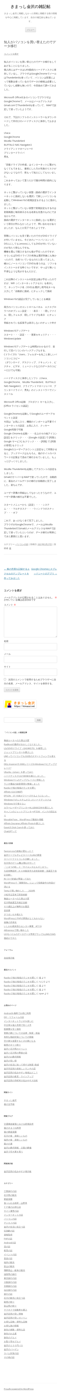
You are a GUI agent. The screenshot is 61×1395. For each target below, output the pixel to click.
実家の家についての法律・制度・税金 (22, 1033)
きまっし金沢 (10, 1100)
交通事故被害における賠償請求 (19, 1123)
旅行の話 (8, 1294)
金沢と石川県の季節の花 (15, 1052)
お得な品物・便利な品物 (15, 1321)
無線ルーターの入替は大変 (16, 740)
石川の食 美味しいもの (15, 1135)
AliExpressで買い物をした (16, 930)
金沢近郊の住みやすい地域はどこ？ (21, 1072)
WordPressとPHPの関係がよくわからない (24, 918)
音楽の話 (8, 1258)
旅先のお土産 (10, 1333)
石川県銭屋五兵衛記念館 (15, 902)
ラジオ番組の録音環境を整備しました (22, 783)
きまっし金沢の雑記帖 (30, 6)
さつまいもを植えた (13, 914)
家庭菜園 (8, 1199)
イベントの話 (10, 1254)
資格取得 (8, 1234)
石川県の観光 (10, 1195)
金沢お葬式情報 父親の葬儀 (17, 1147)
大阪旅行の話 (10, 1282)
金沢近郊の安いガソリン (15, 1317)
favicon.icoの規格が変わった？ (19, 851)
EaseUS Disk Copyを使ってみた (19, 827)
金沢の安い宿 (10, 1060)
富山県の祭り (10, 1305)
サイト (7, 666)
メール (7, 653)
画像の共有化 (10, 922)
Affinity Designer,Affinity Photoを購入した (24, 823)
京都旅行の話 (10, 1286)
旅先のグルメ (10, 1337)
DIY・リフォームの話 (14, 1017)
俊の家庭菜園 (10, 1131)
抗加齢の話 (9, 1230)
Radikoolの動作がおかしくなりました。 (23, 744)
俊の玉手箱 (9, 1104)
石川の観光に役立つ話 (14, 1297)
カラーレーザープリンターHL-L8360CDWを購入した (28, 807)
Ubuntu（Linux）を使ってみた (18, 771)
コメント (10, 604)
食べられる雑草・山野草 (15, 1203)
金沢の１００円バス (13, 1345)
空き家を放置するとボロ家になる (20, 1040)
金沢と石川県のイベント (15, 1048)
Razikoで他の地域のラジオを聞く (20, 787)
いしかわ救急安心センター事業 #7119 (22, 926)
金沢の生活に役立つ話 (14, 1226)
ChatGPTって (10, 831)
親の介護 (8, 1143)
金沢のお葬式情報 (12, 1056)
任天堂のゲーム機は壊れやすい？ (20, 862)
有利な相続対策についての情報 (19, 1036)
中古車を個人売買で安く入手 (17, 1025)
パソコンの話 (21, 544)
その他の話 (9, 1357)
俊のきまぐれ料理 (12, 1127)
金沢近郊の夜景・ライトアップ (19, 1076)
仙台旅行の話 (10, 1290)
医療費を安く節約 (12, 1029)
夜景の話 (8, 1250)
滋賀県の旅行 (10, 1274)
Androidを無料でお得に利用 (17, 1013)
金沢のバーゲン (11, 1349)
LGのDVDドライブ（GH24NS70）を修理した (25, 748)
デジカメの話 (10, 1222)
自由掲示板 (9, 957)
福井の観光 (9, 1262)
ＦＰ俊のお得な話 (12, 1207)
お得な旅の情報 (11, 1325)
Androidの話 (10, 1242)
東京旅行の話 (10, 1278)
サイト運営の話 (11, 1210)
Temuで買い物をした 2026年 (19, 890)
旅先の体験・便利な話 (14, 1329)
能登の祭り (9, 1301)
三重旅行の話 (10, 1191)
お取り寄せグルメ (12, 1341)
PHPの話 (8, 1238)
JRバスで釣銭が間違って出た (17, 878)
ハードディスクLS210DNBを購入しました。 (25, 775)
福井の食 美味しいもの (15, 1139)
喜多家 (7, 910)
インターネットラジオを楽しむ (19, 1021)
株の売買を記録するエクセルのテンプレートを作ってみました (17, 573)
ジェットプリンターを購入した (19, 752)
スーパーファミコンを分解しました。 (22, 858)
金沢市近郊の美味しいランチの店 (20, 1068)
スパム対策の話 (11, 1353)
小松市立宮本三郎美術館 (15, 894)
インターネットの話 (13, 1214)
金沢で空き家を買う (13, 1151)
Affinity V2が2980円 (13, 791)
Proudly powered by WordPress (19, 1389)
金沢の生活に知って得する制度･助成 (21, 1064)
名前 (6, 641)
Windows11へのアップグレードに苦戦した (24, 779)
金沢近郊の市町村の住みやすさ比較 (21, 1080)
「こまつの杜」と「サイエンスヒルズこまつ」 (26, 866)
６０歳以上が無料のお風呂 (16, 906)
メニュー (30, 29)
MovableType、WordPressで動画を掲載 (23, 819)
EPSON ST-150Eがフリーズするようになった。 (27, 795)
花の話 (7, 1246)
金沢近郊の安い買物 (13, 1313)
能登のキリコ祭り (12, 1044)
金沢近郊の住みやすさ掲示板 (17, 1171)
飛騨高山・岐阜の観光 (14, 1270)
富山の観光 (9, 1266)
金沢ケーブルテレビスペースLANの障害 (22, 855)
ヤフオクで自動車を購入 (15, 1309)
